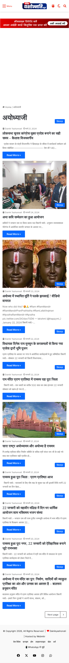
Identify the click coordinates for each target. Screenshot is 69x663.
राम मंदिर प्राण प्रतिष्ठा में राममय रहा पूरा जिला (30, 379)
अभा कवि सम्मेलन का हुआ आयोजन (23, 216)
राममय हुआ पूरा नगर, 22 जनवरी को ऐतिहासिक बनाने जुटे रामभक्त (34, 545)
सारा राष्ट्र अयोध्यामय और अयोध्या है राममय (28, 445)
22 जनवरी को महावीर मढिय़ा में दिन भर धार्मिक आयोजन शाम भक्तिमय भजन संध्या (30, 510)
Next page (53, 614)
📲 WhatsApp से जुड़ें (34, 647)
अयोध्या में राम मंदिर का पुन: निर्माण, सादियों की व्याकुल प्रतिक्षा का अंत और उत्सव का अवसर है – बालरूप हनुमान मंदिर (34, 583)
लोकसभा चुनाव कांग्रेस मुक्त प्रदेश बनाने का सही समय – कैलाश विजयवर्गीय (31, 135)
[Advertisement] (34, 67)
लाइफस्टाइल (40, 641)
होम (31, 641)
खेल (49, 641)
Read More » (14, 155)
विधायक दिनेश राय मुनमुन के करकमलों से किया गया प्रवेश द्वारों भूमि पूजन (33, 346)
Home (8, 107)
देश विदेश (16, 641)
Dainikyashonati (58, 631)
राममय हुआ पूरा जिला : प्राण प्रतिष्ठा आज (28, 476)
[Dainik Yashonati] (34, 5)
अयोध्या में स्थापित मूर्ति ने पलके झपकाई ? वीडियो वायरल (31, 298)
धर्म (54, 641)
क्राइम (25, 641)
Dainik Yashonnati (13, 128)
